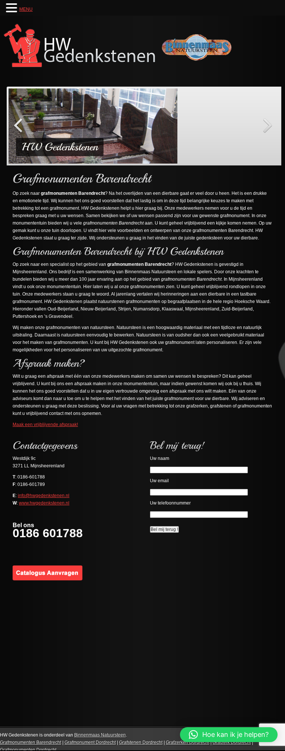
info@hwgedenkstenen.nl (43, 495)
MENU (26, 9)
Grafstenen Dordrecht (141, 742)
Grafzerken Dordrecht (187, 742)
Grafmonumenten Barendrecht (30, 742)
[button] (229, 734)
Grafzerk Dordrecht (232, 742)
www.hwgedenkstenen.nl (44, 503)
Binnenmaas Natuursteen (100, 735)
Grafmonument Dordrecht (90, 742)
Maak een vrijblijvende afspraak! (45, 424)
